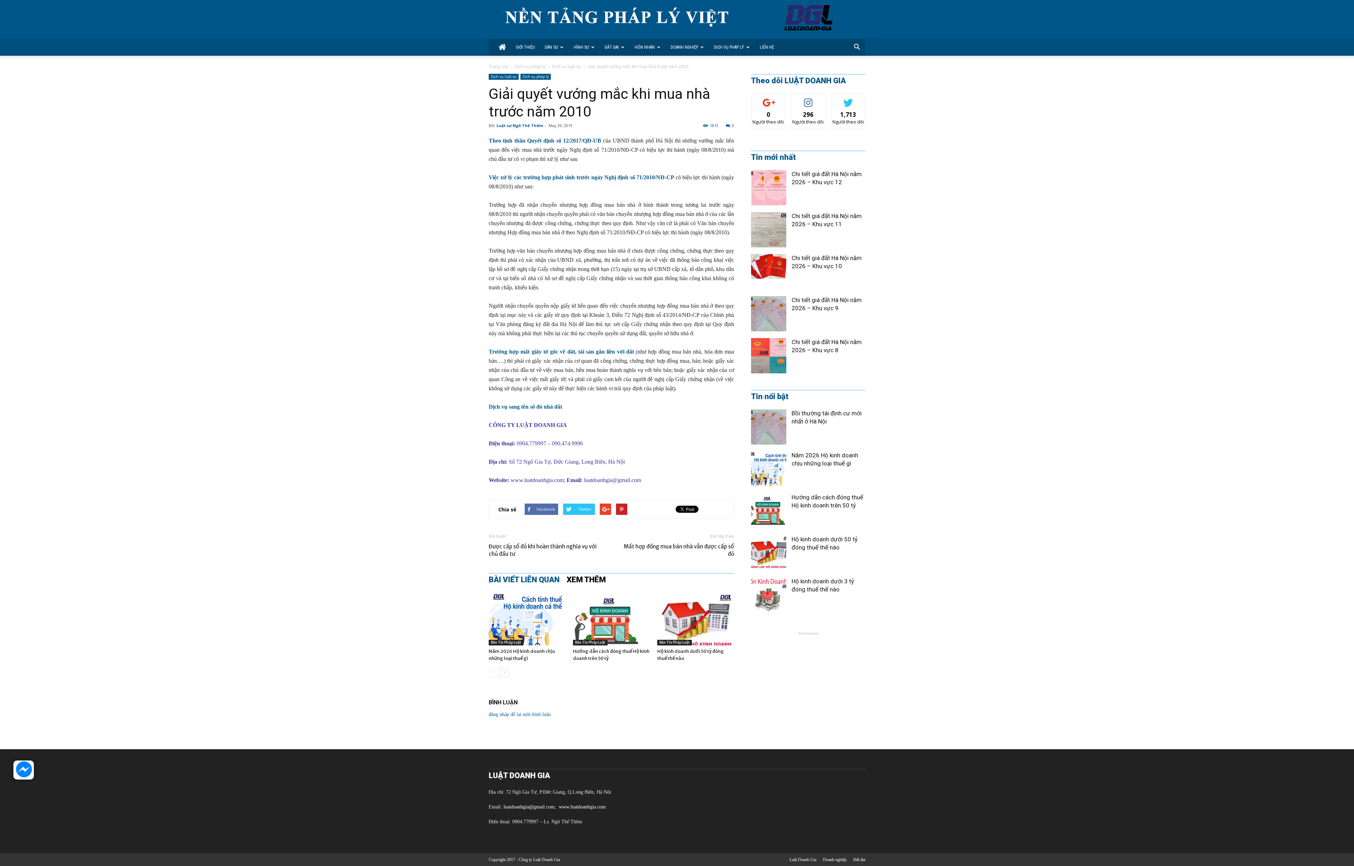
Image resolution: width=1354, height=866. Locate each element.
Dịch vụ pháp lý (729, 47)
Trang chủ (498, 67)
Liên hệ (767, 47)
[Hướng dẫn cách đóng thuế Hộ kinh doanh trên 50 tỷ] (611, 619)
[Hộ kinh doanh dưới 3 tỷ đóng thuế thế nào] (768, 595)
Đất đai (612, 47)
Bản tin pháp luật (506, 642)
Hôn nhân (645, 47)
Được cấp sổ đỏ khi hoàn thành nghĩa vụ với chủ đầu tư (543, 550)
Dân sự (551, 47)
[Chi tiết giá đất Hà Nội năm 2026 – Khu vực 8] (768, 355)
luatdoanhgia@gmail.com (612, 480)
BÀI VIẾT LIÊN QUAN (524, 580)
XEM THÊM (586, 580)
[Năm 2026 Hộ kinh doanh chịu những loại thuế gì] (527, 619)
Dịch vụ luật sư (566, 67)
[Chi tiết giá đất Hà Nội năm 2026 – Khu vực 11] (768, 229)
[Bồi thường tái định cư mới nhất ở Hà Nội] (768, 427)
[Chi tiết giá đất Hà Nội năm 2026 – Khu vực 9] (768, 313)
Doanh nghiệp (684, 47)
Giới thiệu (525, 47)
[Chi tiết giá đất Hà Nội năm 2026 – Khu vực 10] (768, 266)
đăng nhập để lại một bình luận (520, 714)
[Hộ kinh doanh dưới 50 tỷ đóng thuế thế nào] (695, 619)
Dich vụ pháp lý (530, 67)
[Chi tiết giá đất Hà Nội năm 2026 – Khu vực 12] (768, 187)
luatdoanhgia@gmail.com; (530, 807)
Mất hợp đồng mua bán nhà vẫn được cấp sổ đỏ (679, 550)
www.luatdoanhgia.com (537, 480)
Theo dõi (768, 99)
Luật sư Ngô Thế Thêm (519, 125)
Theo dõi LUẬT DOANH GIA (798, 81)
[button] (856, 47)
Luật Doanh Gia (802, 859)
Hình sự (581, 47)
